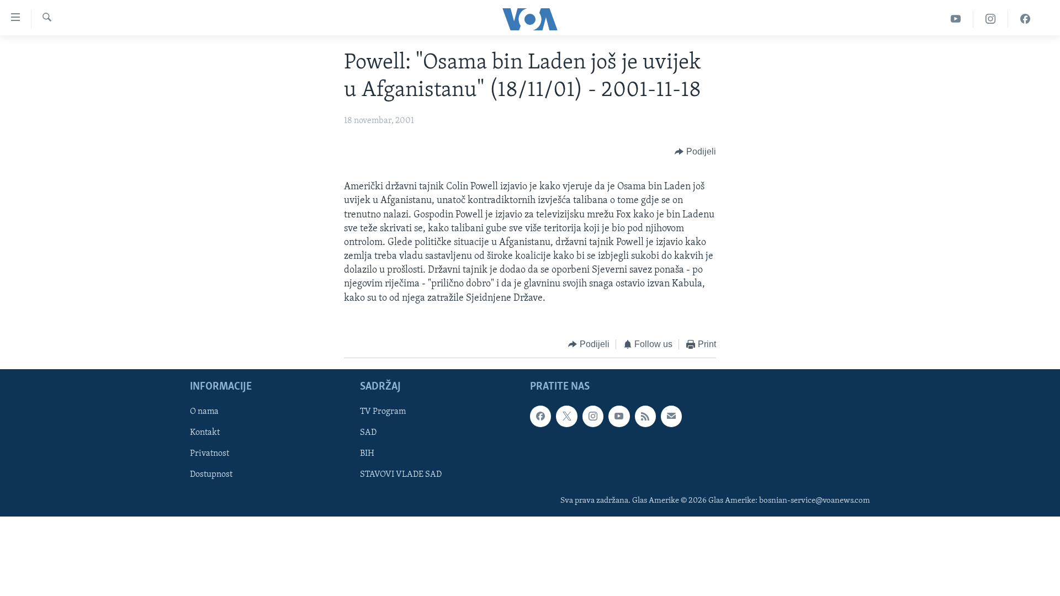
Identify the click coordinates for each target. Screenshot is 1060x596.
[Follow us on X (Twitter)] (566, 416)
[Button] (695, 152)
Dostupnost (211, 475)
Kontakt (205, 433)
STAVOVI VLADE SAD (401, 475)
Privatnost (209, 454)
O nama (204, 412)
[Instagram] (990, 19)
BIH (367, 454)
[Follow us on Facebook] (540, 416)
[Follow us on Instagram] (592, 416)
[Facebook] (1025, 19)
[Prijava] (671, 416)
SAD (368, 433)
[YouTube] (956, 19)
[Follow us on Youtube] (618, 416)
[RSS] (645, 416)
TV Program (383, 412)
